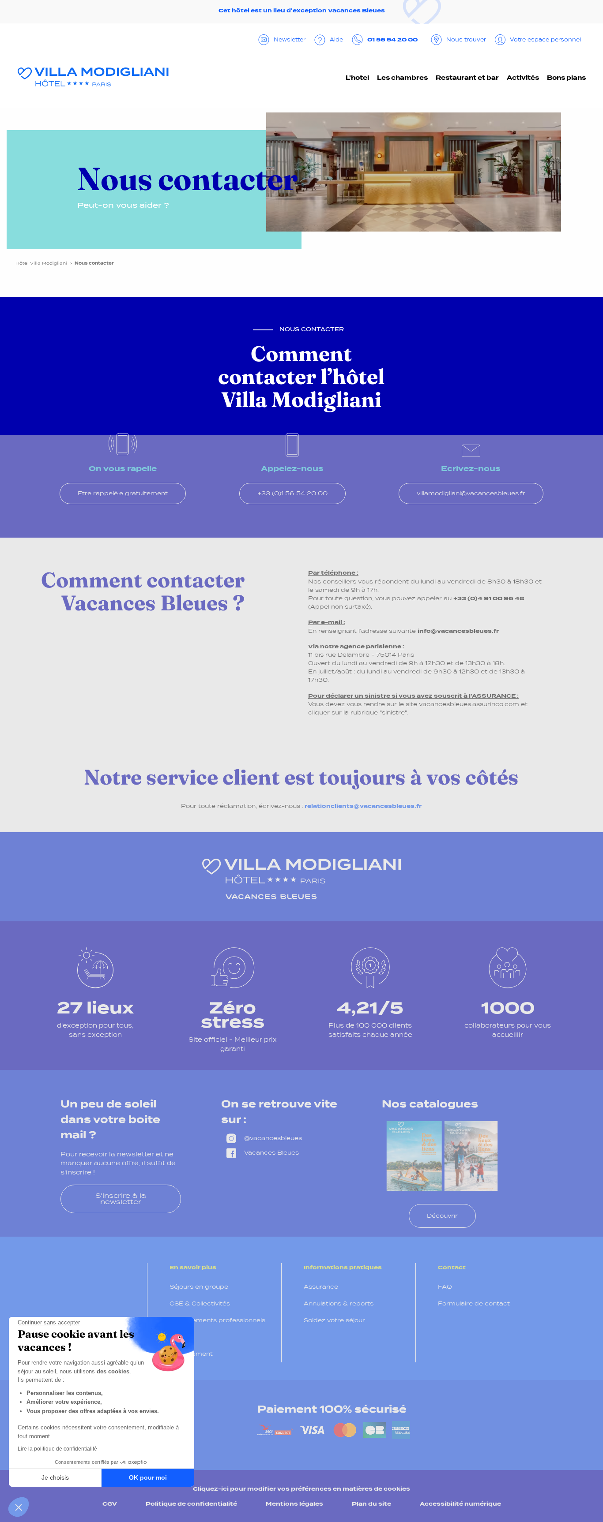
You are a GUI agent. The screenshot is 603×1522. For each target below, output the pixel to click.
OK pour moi (148, 1477)
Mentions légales (294, 1503)
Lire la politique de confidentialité (57, 1449)
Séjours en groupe (199, 1286)
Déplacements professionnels (217, 1320)
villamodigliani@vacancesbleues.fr (471, 493)
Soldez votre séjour (334, 1320)
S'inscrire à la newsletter (120, 1198)
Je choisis (55, 1477)
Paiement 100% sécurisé (332, 1409)
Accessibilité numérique (460, 1503)
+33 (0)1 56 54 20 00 (292, 493)
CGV (109, 1503)
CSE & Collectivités (200, 1303)
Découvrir (442, 1215)
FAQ (445, 1286)
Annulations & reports (338, 1303)
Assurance (321, 1286)
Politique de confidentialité (191, 1503)
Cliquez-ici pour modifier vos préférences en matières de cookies (301, 1488)
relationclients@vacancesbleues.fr (363, 806)
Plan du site (371, 1503)
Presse (181, 1337)
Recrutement (191, 1353)
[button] (18, 1507)
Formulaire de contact (474, 1303)
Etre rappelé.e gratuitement (123, 493)
